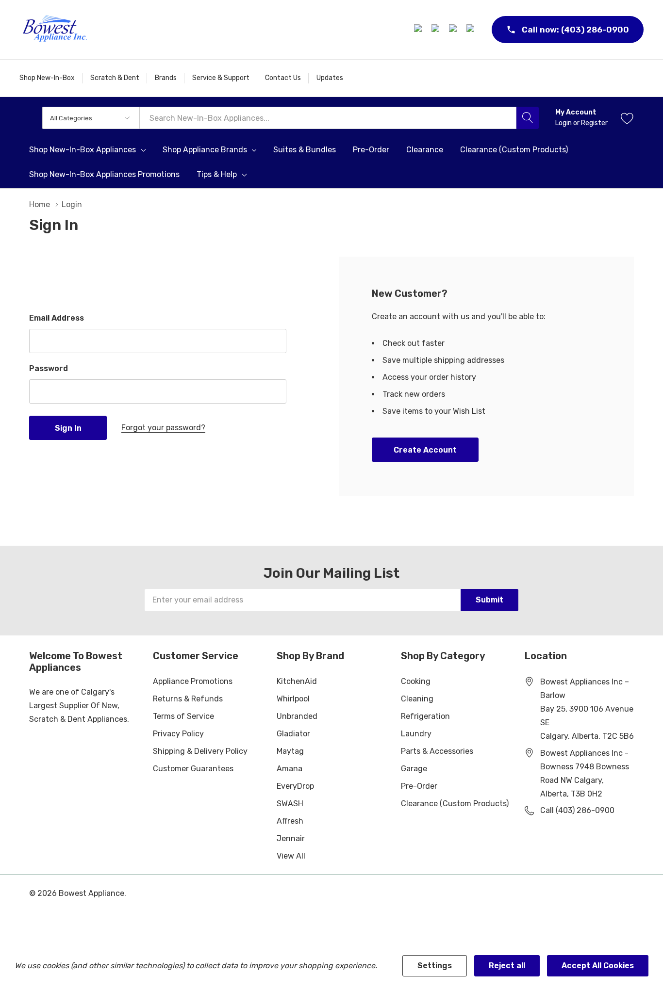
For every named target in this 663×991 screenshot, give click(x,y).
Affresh (290, 821)
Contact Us (283, 78)
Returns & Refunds (188, 698)
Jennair (291, 838)
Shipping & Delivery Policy (200, 751)
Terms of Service (183, 716)
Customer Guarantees (193, 768)
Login (564, 123)
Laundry (416, 733)
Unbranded (297, 716)
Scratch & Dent (114, 78)
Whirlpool (293, 698)
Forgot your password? (163, 427)
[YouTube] (471, 29)
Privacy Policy (178, 733)
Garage (414, 768)
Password (48, 368)
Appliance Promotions (192, 681)
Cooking (416, 681)
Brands (166, 78)
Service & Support (220, 78)
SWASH (290, 803)
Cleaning (417, 698)
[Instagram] (436, 29)
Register (594, 123)
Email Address (56, 318)
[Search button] (527, 118)
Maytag (290, 751)
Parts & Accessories (437, 751)
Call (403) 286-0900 (577, 810)
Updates (329, 78)
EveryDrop (295, 786)
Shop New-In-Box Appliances (82, 150)
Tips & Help (217, 175)
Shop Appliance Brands (205, 150)
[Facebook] (419, 29)
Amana (289, 768)
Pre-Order (419, 786)
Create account (425, 450)
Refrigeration (425, 716)
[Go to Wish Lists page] (627, 118)
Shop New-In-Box (47, 78)
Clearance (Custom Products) (455, 803)
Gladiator (293, 733)
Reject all (507, 965)
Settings (434, 965)
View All (291, 856)
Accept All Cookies (598, 965)
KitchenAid (297, 681)
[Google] (454, 29)
